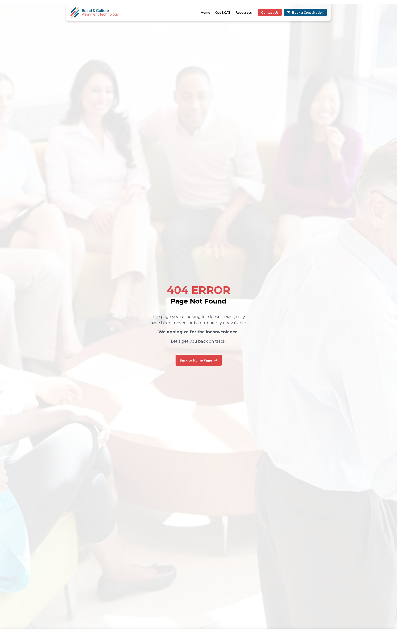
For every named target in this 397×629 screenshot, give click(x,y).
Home (205, 12)
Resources (244, 12)
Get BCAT (223, 12)
